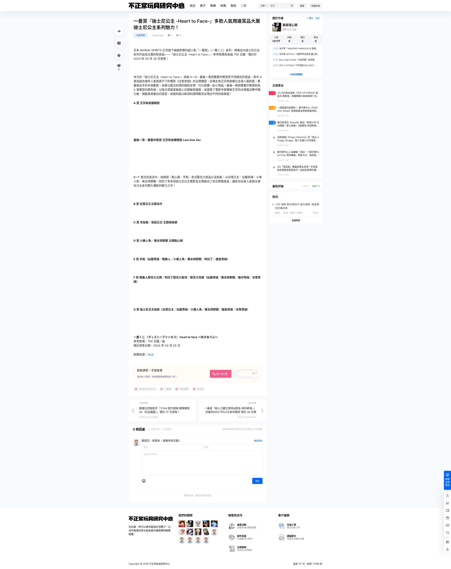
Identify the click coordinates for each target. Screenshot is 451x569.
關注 (311, 18)
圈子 (203, 5)
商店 (192, 5)
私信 (317, 18)
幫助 (233, 5)
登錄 (302, 6)
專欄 (213, 5)
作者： (292, 212)
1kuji (150, 354)
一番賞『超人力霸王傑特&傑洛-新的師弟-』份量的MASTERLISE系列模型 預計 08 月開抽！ (230, 412)
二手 (243, 5)
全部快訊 (296, 220)
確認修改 (258, 440)
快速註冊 (315, 6)
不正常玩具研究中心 (159, 563)
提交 (257, 481)
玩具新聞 (140, 35)
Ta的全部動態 (295, 74)
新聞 (223, 5)
